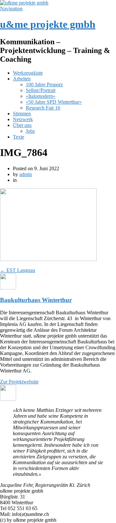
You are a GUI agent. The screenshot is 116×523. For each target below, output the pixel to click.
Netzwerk (23, 119)
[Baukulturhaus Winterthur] (8, 287)
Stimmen (22, 113)
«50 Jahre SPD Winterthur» (54, 102)
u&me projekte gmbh (47, 24)
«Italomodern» (40, 96)
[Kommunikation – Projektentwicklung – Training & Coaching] (24, 2)
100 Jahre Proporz (44, 84)
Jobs (30, 131)
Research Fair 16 (43, 107)
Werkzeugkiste (28, 73)
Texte (18, 137)
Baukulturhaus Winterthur (36, 300)
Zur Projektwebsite (19, 381)
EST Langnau (17, 270)
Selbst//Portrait (40, 90)
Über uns (22, 125)
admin (25, 174)
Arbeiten (22, 78)
